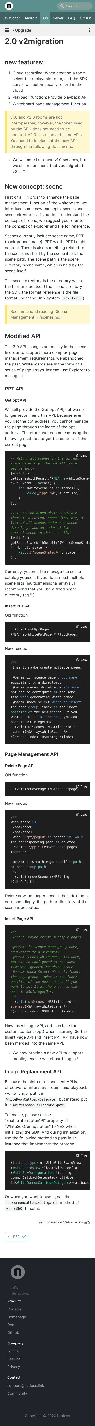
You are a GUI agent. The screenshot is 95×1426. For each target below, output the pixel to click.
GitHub (85, 18)
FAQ (71, 18)
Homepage (16, 1317)
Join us (13, 1351)
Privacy (13, 1366)
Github (13, 1332)
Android (31, 18)
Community (17, 1393)
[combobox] (75, 6)
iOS (45, 18)
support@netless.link (25, 1385)
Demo (12, 1324)
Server (58, 18)
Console (14, 1309)
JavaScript (11, 18)
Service (13, 1359)
